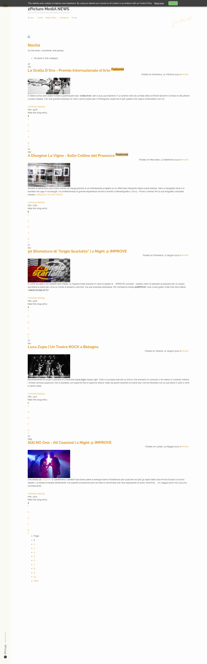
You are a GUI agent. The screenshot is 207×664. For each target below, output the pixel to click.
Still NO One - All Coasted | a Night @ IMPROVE (70, 442)
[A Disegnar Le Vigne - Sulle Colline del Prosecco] (49, 174)
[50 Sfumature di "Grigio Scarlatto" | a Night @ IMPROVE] (49, 270)
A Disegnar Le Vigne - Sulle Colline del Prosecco (71, 155)
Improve (47, 479)
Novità (34, 45)
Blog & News (51, 18)
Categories (64, 18)
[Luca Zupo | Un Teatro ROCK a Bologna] (49, 366)
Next (36, 581)
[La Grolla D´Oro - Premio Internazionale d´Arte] (49, 86)
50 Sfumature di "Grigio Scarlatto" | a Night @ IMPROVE (77, 251)
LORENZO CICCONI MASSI (49, 194)
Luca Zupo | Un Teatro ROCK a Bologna (63, 347)
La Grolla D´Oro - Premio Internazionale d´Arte (69, 70)
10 (35, 577)
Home (40, 18)
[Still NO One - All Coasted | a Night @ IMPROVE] (49, 464)
